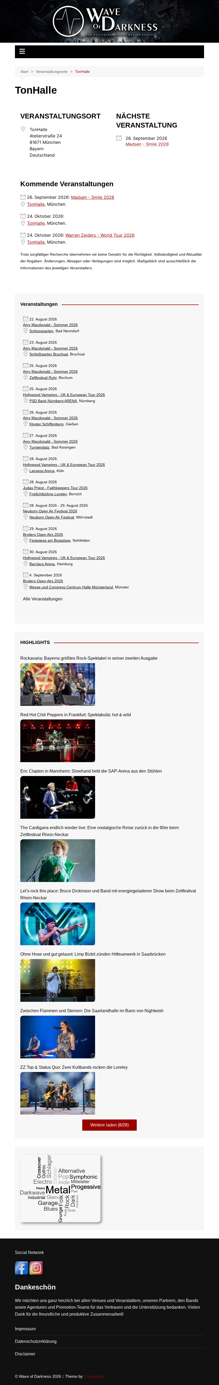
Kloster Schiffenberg (46, 424)
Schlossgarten (41, 331)
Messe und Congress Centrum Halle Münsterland (71, 587)
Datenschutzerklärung (36, 1341)
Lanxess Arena (41, 471)
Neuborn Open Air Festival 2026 (50, 511)
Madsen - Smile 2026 (147, 144)
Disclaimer (25, 1354)
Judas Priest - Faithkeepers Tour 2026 (55, 488)
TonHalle (36, 204)
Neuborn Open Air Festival (51, 517)
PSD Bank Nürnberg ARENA (53, 401)
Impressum (25, 1329)
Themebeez (94, 1376)
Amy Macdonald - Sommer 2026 (50, 325)
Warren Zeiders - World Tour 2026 (100, 235)
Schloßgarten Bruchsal (48, 354)
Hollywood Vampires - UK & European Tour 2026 (64, 395)
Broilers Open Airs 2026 (43, 535)
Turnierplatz (39, 447)
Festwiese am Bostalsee (50, 541)
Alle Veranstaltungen (42, 599)
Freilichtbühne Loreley (48, 494)
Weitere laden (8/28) (109, 1125)
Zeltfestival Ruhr (43, 378)
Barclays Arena (42, 564)
